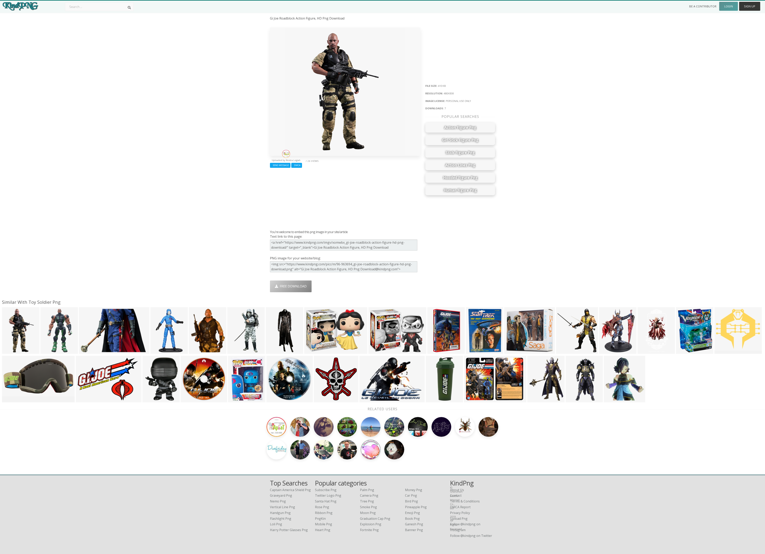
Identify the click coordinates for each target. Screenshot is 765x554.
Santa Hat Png (325, 501)
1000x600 (10, 400)
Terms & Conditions (465, 501)
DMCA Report (460, 507)
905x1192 (607, 351)
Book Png (412, 518)
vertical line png (282, 507)
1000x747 (472, 400)
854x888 (321, 400)
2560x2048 (536, 400)
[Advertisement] (345, 198)
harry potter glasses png (289, 530)
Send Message (280, 165)
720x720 (721, 351)
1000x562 (367, 400)
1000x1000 (190, 400)
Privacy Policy (460, 513)
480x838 (9, 351)
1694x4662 (275, 351)
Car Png (411, 495)
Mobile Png (323, 524)
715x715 (196, 351)
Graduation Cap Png (375, 518)
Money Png (413, 490)
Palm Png (367, 490)
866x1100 (684, 351)
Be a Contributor (702, 6)
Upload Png (459, 518)
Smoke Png (368, 507)
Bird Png (411, 501)
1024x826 (84, 400)
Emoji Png (412, 513)
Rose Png (322, 507)
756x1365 (645, 351)
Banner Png (414, 530)
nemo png (278, 501)
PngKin (320, 518)
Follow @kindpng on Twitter (471, 535)
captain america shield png (290, 490)
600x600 (375, 351)
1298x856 (87, 351)
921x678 (311, 351)
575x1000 (48, 351)
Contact (456, 495)
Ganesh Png (414, 524)
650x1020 (435, 351)
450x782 (234, 351)
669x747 (611, 400)
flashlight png (280, 518)
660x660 (511, 351)
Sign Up (749, 6)
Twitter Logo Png (328, 495)
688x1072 (158, 351)
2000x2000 (435, 400)
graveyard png (281, 495)
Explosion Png (370, 524)
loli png (276, 524)
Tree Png (367, 501)
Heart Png (322, 530)
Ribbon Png (323, 513)
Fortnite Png (369, 530)
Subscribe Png (325, 490)
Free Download (292, 286)
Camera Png (369, 495)
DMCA (296, 165)
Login (728, 6)
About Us (457, 490)
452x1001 (574, 400)
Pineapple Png (416, 507)
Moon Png (368, 513)
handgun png (280, 513)
